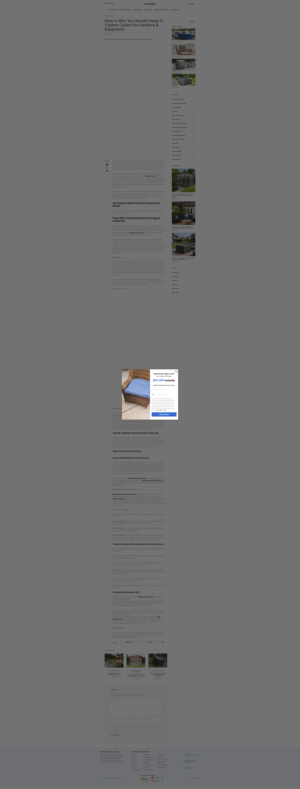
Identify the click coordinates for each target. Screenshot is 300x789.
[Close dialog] (176, 371)
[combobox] (154, 394)
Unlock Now (164, 414)
